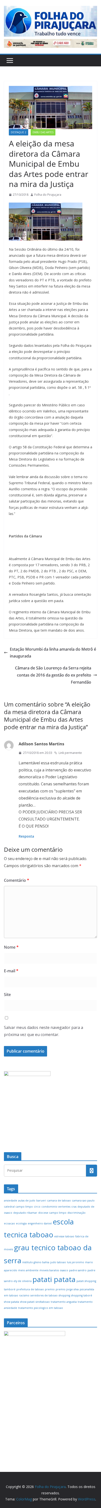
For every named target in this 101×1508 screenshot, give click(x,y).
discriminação (76, 1212)
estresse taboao (64, 1236)
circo (37, 1206)
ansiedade (10, 1200)
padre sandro (78, 1270)
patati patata (54, 1279)
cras (73, 1206)
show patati (27, 1301)
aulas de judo (26, 1200)
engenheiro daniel (40, 1223)
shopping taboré (81, 1295)
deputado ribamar (25, 1212)
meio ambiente (28, 1270)
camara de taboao (59, 1200)
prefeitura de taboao (30, 1289)
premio (50, 1289)
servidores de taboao (44, 1295)
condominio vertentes (55, 1206)
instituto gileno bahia (35, 1262)
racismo (24, 1295)
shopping (64, 1295)
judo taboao (58, 1262)
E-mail (11, 971)
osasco (64, 1270)
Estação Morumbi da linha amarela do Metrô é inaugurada (53, 652)
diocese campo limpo (52, 1212)
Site (7, 994)
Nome (11, 947)
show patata (11, 1301)
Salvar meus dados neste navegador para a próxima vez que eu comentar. (43, 1031)
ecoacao (9, 1223)
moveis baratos (49, 1270)
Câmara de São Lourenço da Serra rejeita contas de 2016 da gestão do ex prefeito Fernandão (53, 675)
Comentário (16, 880)
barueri (41, 1200)
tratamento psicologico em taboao (40, 1308)
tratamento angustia (64, 1301)
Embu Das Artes (43, 132)
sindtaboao (43, 1301)
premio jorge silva (67, 1289)
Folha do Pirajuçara (47, 195)
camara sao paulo (83, 1200)
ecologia (21, 1223)
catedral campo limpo (18, 1206)
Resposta (26, 836)
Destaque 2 (18, 132)
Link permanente (70, 753)
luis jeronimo (75, 1262)
